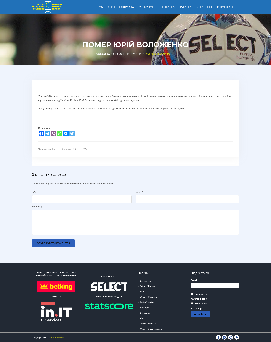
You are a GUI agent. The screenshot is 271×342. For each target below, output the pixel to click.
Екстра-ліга (145, 281)
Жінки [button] (199, 7)
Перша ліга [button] (167, 7)
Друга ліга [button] (185, 7)
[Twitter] (72, 133)
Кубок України (147, 302)
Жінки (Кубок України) (151, 329)
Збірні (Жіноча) (148, 286)
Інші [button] (210, 7)
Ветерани (145, 313)
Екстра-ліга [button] (126, 7)
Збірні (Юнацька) (148, 297)
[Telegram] (47, 133)
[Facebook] (41, 133)
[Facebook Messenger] (66, 133)
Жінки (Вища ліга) (149, 323)
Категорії (198, 308)
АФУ (85, 149)
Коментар (38, 206)
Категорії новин (199, 298)
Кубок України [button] (147, 7)
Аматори (144, 307)
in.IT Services (57, 337)
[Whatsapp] (59, 133)
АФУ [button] (101, 7)
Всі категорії (200, 303)
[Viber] (53, 133)
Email (139, 192)
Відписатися (200, 294)
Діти (142, 318)
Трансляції (227, 7)
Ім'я (34, 192)
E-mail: (194, 280)
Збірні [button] (111, 7)
